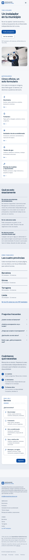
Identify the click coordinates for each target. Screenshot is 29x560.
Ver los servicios (8, 36)
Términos (22, 554)
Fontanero (4, 505)
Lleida (3, 526)
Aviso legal (4, 554)
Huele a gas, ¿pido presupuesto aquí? (11, 341)
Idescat (18, 545)
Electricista (4, 503)
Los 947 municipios (6, 528)
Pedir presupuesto (8, 32)
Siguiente (21, 460)
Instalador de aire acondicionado (10, 508)
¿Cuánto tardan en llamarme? (11, 319)
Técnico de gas (5, 510)
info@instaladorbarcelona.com (9, 496)
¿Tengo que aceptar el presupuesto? (13, 331)
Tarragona (4, 524)
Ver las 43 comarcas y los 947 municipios (14, 302)
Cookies (17, 554)
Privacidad (10, 554)
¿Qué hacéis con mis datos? (10, 335)
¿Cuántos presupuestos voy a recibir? (11, 325)
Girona (3, 521)
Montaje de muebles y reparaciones (10, 512)
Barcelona (4, 519)
